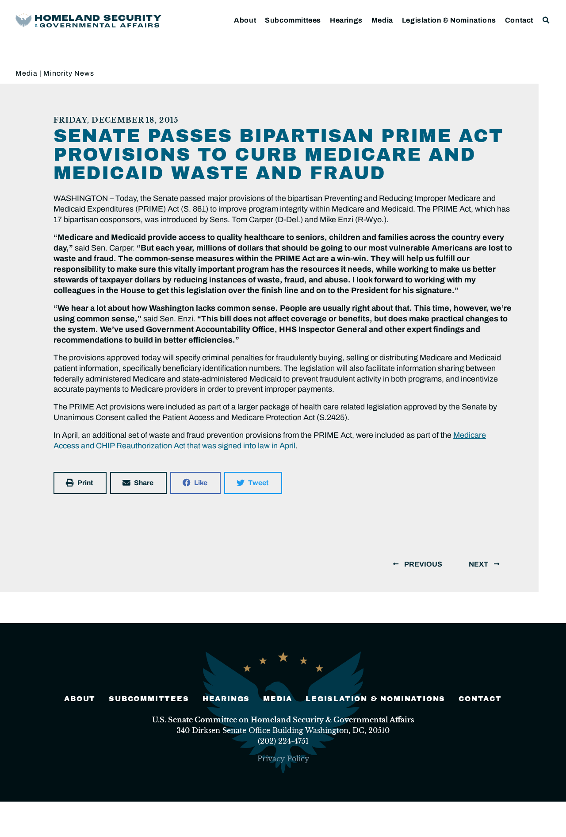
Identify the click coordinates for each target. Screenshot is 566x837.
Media (382, 20)
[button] (546, 20)
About (245, 20)
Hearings (346, 20)
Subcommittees (293, 20)
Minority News (68, 73)
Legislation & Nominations (449, 20)
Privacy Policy (283, 758)
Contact (519, 20)
